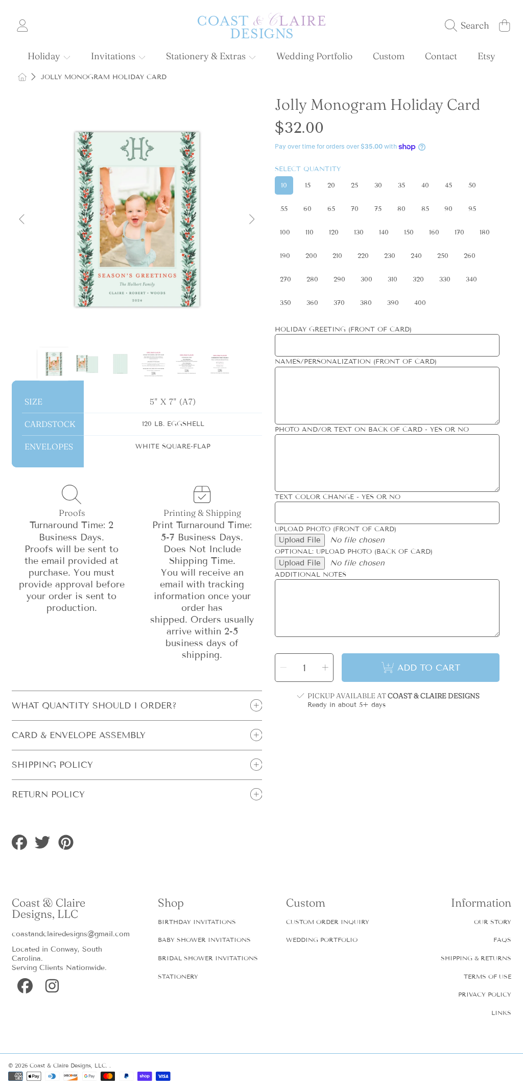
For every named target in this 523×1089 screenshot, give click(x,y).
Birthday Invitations (197, 922)
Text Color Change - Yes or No (337, 497)
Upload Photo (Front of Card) (335, 529)
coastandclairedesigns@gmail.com (71, 934)
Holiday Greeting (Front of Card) (343, 329)
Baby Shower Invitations (204, 939)
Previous (22, 219)
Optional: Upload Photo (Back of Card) (354, 552)
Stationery (178, 976)
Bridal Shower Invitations (208, 958)
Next (251, 219)
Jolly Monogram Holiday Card (104, 77)
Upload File (300, 539)
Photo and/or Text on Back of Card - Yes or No (372, 429)
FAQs (502, 939)
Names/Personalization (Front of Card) (356, 362)
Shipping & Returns (476, 958)
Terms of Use (487, 976)
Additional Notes (310, 575)
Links (501, 1012)
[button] (469, 25)
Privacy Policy (484, 994)
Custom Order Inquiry (327, 922)
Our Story (492, 922)
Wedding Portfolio (322, 939)
